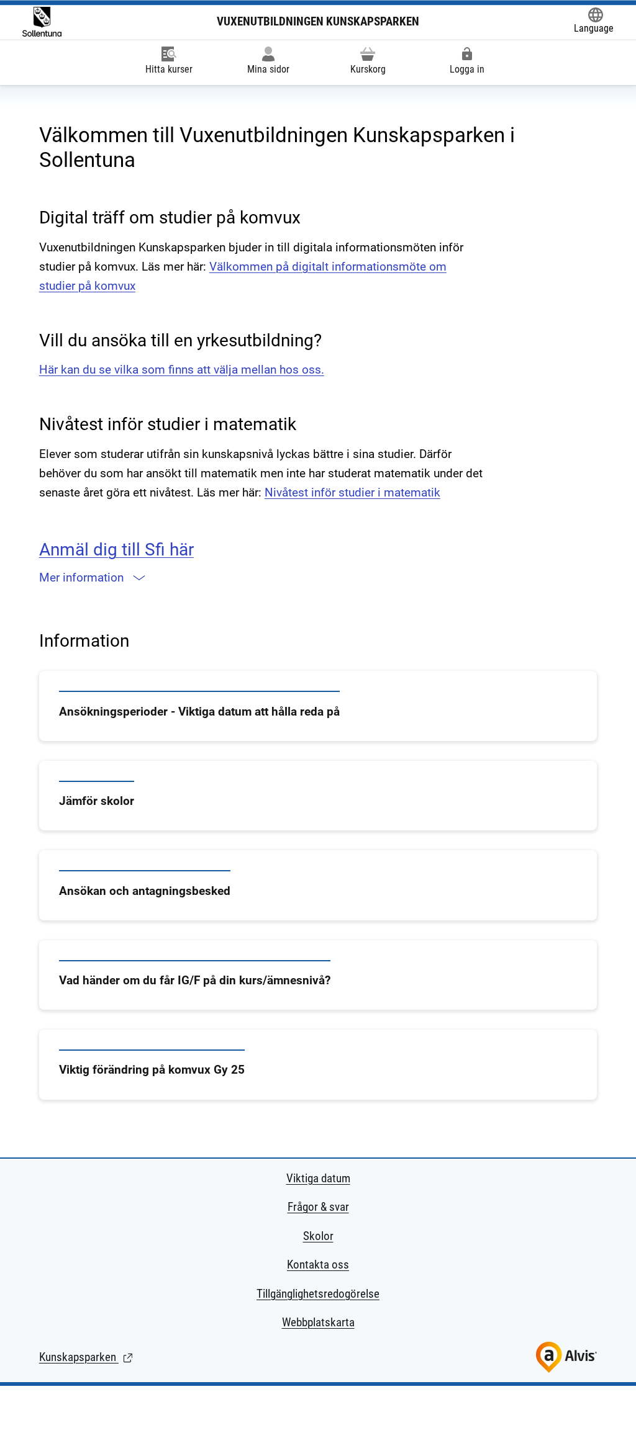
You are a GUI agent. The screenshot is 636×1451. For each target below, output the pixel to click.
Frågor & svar (318, 1207)
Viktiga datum (318, 1178)
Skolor (318, 1236)
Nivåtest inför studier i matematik (352, 492)
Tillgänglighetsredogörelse (318, 1294)
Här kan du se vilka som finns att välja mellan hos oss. (181, 369)
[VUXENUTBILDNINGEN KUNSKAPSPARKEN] (41, 22)
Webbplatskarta (318, 1322)
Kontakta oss (318, 1264)
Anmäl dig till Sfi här (116, 549)
